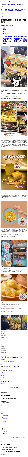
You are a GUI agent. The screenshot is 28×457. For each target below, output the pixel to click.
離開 (7, 454)
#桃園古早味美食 (4, 339)
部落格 (4, 29)
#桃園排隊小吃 (4, 348)
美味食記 (11, 370)
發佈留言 (2, 383)
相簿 (4, 28)
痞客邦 (11, 366)
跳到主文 (3, 16)
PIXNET (6, 437)
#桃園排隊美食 (4, 350)
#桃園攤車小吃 (4, 337)
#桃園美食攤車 (4, 346)
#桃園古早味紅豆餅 (4, 342)
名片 (4, 31)
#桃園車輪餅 (3, 331)
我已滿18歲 (3, 454)
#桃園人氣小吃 (4, 344)
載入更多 (2, 375)
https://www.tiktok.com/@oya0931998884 (9, 308)
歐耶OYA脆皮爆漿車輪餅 (6, 96)
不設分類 (11, 25)
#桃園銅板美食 (4, 335)
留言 (14, 366)
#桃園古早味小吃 (4, 341)
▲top (2, 372)
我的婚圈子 (3, 359)
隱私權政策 (23, 437)
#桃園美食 (3, 333)
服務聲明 (14, 438)
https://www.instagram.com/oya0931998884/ (10, 304)
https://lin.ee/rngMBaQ (5, 309)
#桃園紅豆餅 (3, 352)
